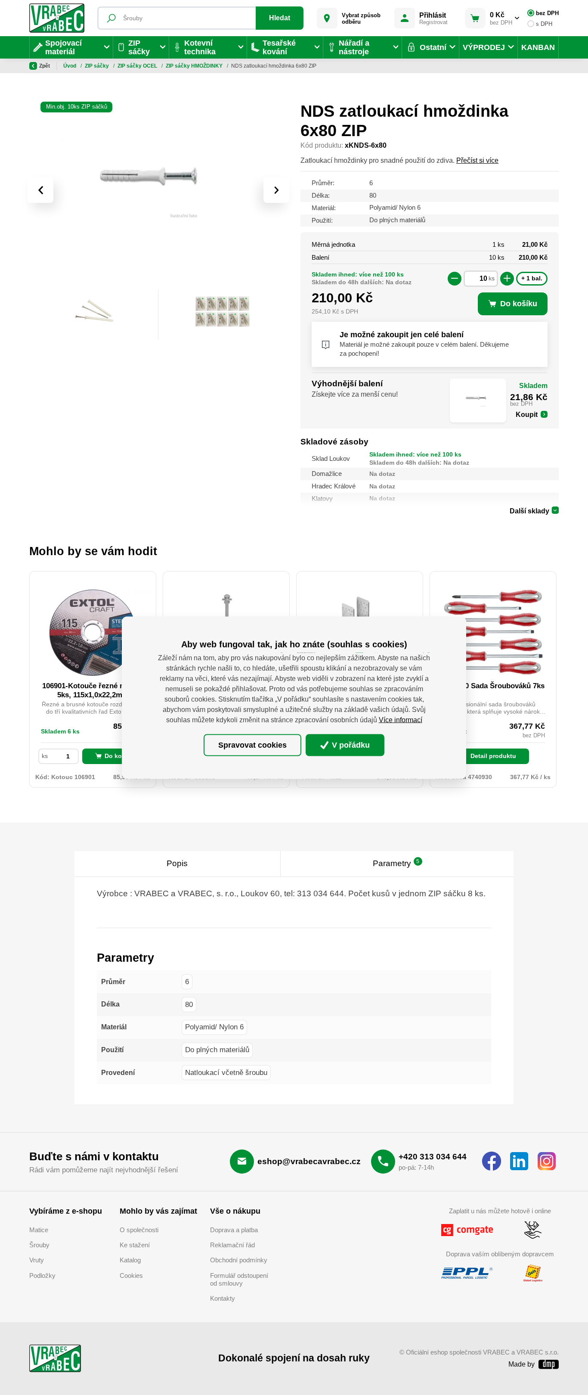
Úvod (70, 66)
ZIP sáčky (97, 66)
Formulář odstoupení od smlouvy (239, 1279)
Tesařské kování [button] (279, 47)
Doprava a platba (234, 1230)
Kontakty (222, 1298)
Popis (177, 863)
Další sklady (529, 511)
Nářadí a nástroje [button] (354, 47)
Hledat (279, 18)
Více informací (400, 720)
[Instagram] (547, 1162)
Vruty (36, 1260)
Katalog (130, 1260)
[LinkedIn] (519, 1162)
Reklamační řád (232, 1245)
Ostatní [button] (433, 47)
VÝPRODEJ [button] (484, 47)
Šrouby (39, 1245)
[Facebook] (492, 1162)
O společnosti (139, 1230)
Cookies (131, 1275)
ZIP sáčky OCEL (138, 66)
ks (492, 278)
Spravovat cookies (252, 745)
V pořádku (350, 745)
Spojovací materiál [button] (63, 47)
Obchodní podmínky (238, 1260)
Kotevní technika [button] (200, 47)
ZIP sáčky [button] (139, 47)
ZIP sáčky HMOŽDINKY (195, 66)
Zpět (44, 66)
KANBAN (538, 47)
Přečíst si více (477, 160)
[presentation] (40, 190)
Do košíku (119, 755)
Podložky (42, 1275)
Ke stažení (135, 1245)
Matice (38, 1230)
